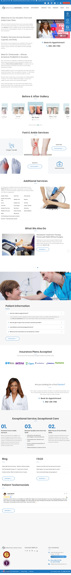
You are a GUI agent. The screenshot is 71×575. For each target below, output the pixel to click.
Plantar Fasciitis (17, 210)
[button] (67, 495)
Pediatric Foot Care (5, 210)
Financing (55, 7)
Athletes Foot (17, 199)
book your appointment (17, 320)
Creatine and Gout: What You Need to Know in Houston (14, 474)
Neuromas (26, 208)
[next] (68, 253)
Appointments (35, 7)
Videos (62, 7)
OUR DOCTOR (17, 7)
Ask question (11, 340)
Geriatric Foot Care (5, 208)
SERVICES (43, 7)
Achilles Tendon (4, 196)
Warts (2, 213)
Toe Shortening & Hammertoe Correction (10, 216)
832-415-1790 (54, 46)
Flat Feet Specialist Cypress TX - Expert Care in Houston (15, 471)
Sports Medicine (27, 210)
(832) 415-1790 (6, 0)
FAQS (49, 7)
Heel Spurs (16, 208)
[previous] (2, 253)
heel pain (6, 27)
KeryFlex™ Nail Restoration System (9, 218)
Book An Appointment (53, 39)
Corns (2, 203)
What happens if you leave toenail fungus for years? (48, 471)
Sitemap (31, 573)
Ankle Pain (16, 196)
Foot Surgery (17, 205)
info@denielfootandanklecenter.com (46, 0)
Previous (34, 202)
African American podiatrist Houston (14, 64)
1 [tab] (33, 269)
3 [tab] (37, 269)
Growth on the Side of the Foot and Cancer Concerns (49, 468)
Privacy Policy (24, 573)
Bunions (26, 199)
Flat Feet (26, 203)
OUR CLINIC (26, 7)
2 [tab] (35, 269)
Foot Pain (3, 205)
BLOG (67, 7)
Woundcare (16, 213)
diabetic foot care (5, 189)
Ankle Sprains (27, 196)
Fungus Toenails (27, 205)
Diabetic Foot (17, 203)
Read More (8, 480)
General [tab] (8, 310)
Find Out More (58, 148)
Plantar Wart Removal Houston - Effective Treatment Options (16, 468)
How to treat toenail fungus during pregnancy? (47, 474)
